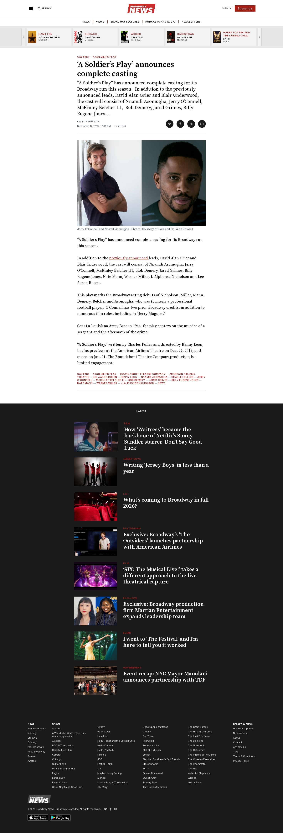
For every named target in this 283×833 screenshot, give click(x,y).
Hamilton (102, 736)
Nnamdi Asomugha (154, 377)
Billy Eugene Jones (185, 380)
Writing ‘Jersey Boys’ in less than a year (166, 468)
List (126, 493)
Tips (235, 751)
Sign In (227, 8)
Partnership (132, 528)
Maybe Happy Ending (109, 773)
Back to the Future (62, 750)
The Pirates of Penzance (202, 754)
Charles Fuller (182, 377)
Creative (32, 737)
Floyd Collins (59, 782)
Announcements (37, 728)
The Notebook (196, 745)
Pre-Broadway (36, 747)
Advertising (239, 747)
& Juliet (56, 728)
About (236, 737)
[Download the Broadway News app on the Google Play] (60, 818)
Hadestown (104, 731)
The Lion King (195, 740)
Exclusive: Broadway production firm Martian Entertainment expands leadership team (163, 610)
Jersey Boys (132, 458)
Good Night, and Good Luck (67, 787)
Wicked (192, 777)
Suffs (146, 768)
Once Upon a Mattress (155, 726)
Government (132, 667)
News (86, 21)
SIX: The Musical (152, 750)
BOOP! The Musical (63, 745)
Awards (32, 760)
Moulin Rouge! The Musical (112, 782)
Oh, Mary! (102, 787)
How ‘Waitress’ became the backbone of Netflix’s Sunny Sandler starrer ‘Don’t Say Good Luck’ (163, 438)
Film (127, 423)
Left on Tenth (105, 763)
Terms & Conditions (244, 756)
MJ (99, 768)
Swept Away (150, 777)
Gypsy (101, 726)
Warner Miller (106, 383)
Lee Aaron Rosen (105, 377)
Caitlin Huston (88, 121)
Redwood (148, 740)
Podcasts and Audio (160, 21)
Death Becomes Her (63, 768)
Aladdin (56, 740)
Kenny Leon (129, 377)
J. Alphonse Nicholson (137, 383)
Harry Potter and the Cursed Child (116, 740)
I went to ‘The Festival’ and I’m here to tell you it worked (160, 642)
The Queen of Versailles (201, 759)
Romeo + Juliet (151, 745)
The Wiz (192, 768)
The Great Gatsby (198, 726)
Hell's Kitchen (105, 745)
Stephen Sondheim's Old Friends (161, 759)
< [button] (23, 36)
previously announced (129, 258)
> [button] (260, 36)
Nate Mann (85, 383)
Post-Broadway (36, 751)
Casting (83, 56)
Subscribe (245, 8)
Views (100, 21)
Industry (32, 733)
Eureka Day (58, 777)
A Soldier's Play (104, 56)
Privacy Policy (241, 760)
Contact (237, 742)
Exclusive (130, 598)
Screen (32, 756)
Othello (147, 731)
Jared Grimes (158, 380)
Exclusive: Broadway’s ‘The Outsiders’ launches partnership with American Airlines (163, 540)
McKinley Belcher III (110, 380)
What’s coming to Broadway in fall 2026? (166, 503)
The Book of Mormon (155, 787)
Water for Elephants (199, 773)
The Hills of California (200, 731)
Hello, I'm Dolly (105, 750)
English (56, 773)
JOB (99, 759)
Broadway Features (125, 21)
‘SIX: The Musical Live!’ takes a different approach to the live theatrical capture (160, 575)
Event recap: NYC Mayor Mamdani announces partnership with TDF (165, 676)
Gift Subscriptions (243, 728)
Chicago (57, 759)
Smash (146, 754)
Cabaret (56, 754)
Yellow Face (195, 782)
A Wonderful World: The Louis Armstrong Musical (69, 735)
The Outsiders (196, 750)
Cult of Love (59, 763)
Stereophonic (150, 763)
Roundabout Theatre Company (142, 373)
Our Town (148, 736)
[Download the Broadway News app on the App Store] (38, 818)
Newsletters (191, 21)
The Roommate (197, 763)
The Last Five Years (199, 736)
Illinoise (101, 754)
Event (127, 632)
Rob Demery (136, 380)
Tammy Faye (150, 782)
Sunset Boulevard (153, 773)
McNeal (101, 777)
